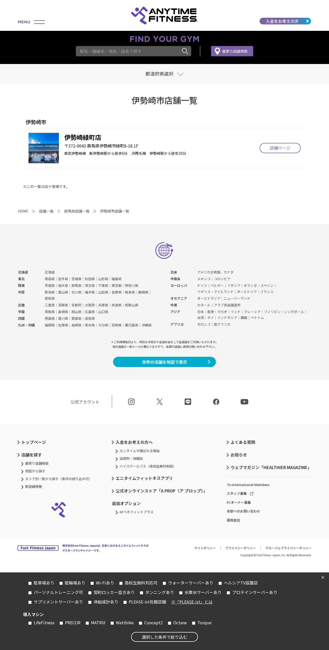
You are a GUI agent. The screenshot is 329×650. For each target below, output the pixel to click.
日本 (200, 311)
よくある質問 (243, 442)
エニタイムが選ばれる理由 (140, 450)
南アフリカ (222, 324)
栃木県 (63, 285)
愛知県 (50, 298)
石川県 (76, 292)
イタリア (233, 285)
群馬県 (76, 285)
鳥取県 (50, 311)
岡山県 (76, 311)
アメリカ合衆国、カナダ (215, 272)
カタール (204, 305)
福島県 (117, 278)
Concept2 (153, 622)
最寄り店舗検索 (235, 51)
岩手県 (63, 278)
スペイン (266, 285)
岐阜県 (130, 292)
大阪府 (90, 305)
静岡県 (143, 292)
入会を (282, 21)
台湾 (200, 317)
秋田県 (90, 278)
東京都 (117, 285)
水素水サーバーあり (203, 592)
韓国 (244, 317)
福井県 (90, 292)
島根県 (63, 311)
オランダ (250, 285)
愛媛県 (76, 318)
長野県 (117, 292)
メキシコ (204, 278)
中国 (21, 311)
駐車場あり (44, 583)
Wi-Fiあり (105, 583)
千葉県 (103, 285)
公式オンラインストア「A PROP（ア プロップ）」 (161, 491)
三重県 (50, 305)
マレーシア (252, 311)
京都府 (76, 305)
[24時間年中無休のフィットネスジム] (164, 15)
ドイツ (202, 285)
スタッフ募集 (237, 493)
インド (236, 311)
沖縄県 (147, 325)
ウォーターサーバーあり (190, 583)
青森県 (50, 278)
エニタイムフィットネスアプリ (144, 478)
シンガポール (294, 311)
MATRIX (98, 622)
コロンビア (222, 278)
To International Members (248, 484)
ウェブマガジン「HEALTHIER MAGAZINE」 (271, 467)
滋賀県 (63, 305)
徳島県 (50, 318)
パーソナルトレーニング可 (58, 592)
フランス (266, 291)
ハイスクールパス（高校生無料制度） (148, 466)
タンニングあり (159, 592)
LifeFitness (44, 622)
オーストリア (247, 291)
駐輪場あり (75, 583)
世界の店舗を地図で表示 (164, 362)
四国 (21, 318)
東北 (21, 278)
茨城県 (50, 285)
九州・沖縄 (26, 325)
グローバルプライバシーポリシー (288, 548)
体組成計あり (106, 602)
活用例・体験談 (131, 458)
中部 (21, 292)
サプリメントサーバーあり (58, 602)
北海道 (23, 272)
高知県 (90, 318)
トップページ (33, 442)
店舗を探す (31, 455)
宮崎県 (117, 325)
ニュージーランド (237, 298)
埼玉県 (90, 285)
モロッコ (204, 324)
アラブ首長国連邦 (227, 305)
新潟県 (50, 292)
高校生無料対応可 (141, 583)
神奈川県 (131, 285)
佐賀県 (63, 325)
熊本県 (90, 325)
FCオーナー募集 (239, 502)
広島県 (90, 311)
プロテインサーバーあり (254, 592)
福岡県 (50, 325)
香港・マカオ (217, 311)
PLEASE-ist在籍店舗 (147, 602)
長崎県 (76, 325)
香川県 (63, 318)
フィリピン (272, 311)
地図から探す (35, 471)
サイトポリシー (205, 548)
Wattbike (125, 622)
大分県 (103, 325)
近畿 (21, 305)
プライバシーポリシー (240, 548)
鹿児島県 (131, 325)
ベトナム (257, 317)
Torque (204, 622)
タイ (210, 317)
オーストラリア (208, 298)
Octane (180, 622)
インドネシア (227, 317)
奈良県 (117, 305)
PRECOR (72, 622)
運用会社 (233, 520)
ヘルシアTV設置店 (241, 583)
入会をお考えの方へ (134, 442)
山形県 (103, 278)
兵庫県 (103, 305)
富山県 (63, 292)
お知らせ (239, 455)
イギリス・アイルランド (215, 291)
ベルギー (217, 285)
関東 (21, 285)
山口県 (103, 311)
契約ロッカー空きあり (114, 592)
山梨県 (103, 292)
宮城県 (76, 278)
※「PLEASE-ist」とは (192, 602)
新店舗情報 (33, 486)
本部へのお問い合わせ (243, 511)
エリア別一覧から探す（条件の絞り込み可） (58, 478)
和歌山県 (131, 305)
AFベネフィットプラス (136, 511)
